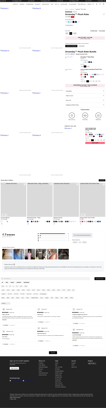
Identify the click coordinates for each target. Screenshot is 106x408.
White (66, 297)
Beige (3, 297)
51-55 (43, 290)
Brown (17, 297)
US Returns (57, 369)
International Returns (59, 371)
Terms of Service (58, 383)
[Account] (96, 4)
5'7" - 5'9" (22, 293)
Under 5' (3, 293)
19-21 (8, 290)
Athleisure (64, 4)
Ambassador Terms (59, 385)
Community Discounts (43, 373)
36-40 (28, 290)
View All (102, 180)
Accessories (73, 4)
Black (8, 297)
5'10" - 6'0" (29, 293)
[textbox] (45, 278)
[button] (71, 12)
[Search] (93, 4)
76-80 (69, 290)
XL (17, 286)
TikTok (72, 365)
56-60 (48, 290)
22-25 (13, 290)
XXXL (26, 286)
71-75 (64, 290)
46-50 (38, 290)
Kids (52, 4)
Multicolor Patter (35, 297)
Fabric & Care (69, 95)
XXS (3, 286)
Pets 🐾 (57, 4)
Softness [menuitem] (75, 242)
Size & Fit (68, 100)
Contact (56, 363)
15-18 (3, 290)
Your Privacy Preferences (60, 386)
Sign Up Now (14, 368)
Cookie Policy (58, 381)
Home (66, 9)
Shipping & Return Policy (72, 105)
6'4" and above (43, 293)
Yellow (71, 297)
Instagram (73, 363)
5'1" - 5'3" (10, 293)
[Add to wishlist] (25, 184)
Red (62, 297)
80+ (73, 290)
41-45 (33, 290)
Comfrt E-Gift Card (42, 375)
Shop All (15, 4)
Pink (52, 297)
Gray (23, 297)
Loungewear (29, 4)
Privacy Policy (58, 379)
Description (69, 91)
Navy (42, 297)
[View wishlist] (100, 4)
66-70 (58, 290)
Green (27, 297)
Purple (57, 297)
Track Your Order (58, 367)
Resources (41, 369)
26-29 (18, 290)
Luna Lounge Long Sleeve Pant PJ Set (91, 69)
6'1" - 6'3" (35, 293)
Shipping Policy (58, 375)
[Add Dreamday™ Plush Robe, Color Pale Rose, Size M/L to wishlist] (104, 14)
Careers (40, 371)
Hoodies (22, 4)
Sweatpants (45, 4)
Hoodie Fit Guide (58, 373)
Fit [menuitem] (79, 242)
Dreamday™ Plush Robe (87, 57)
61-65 (53, 290)
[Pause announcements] (104, 1)
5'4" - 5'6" (16, 293)
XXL (21, 286)
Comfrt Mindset (42, 365)
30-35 (23, 290)
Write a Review (101, 279)
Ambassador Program (43, 367)
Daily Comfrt (74, 367)
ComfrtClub (91, 4)
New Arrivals (82, 4)
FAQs (56, 365)
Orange (46, 297)
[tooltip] (14, 264)
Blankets (38, 4)
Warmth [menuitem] (84, 242)
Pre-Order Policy (58, 377)
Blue (13, 297)
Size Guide (102, 30)
